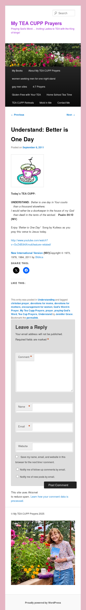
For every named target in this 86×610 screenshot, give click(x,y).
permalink (32, 317)
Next (71, 114)
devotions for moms (41, 303)
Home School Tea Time (59, 94)
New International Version (27, 253)
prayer (49, 310)
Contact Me (63, 102)
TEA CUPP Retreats (23, 102)
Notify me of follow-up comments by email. (43, 469)
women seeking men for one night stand (33, 78)
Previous (17, 114)
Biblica (39, 257)
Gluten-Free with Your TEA (26, 94)
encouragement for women (37, 307)
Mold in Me (46, 102)
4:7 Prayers (39, 86)
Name (24, 406)
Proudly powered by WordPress (43, 602)
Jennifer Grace (64, 314)
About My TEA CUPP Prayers (44, 70)
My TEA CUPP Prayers (36, 23)
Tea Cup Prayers (27, 314)
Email (24, 426)
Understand (45, 314)
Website (23, 446)
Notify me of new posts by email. (37, 476)
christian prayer (20, 303)
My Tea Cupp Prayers (32, 310)
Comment (25, 357)
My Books (17, 70)
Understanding (46, 299)
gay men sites (19, 86)
